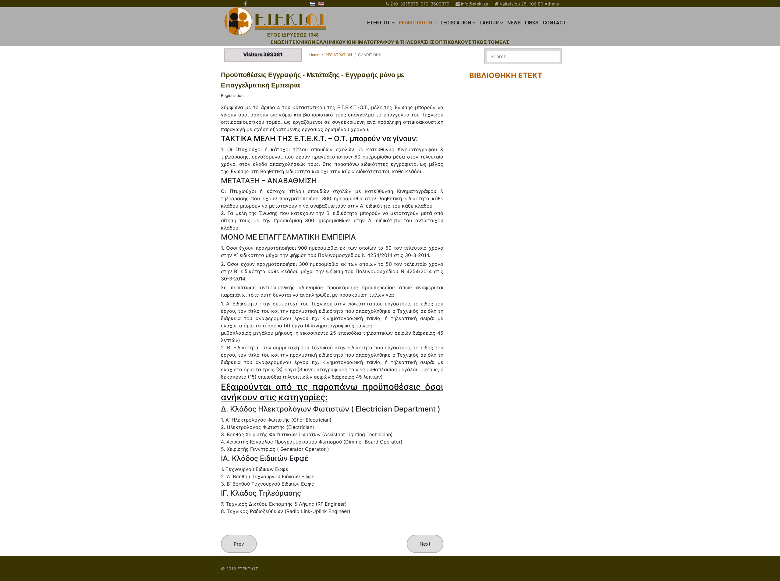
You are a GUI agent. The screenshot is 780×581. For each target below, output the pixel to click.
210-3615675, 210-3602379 (419, 3)
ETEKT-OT (378, 23)
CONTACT (554, 23)
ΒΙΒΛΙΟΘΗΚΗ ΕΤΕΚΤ (505, 75)
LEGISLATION (456, 23)
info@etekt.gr (474, 3)
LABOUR (489, 23)
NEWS (514, 23)
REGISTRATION (415, 23)
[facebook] (245, 4)
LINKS (531, 23)
